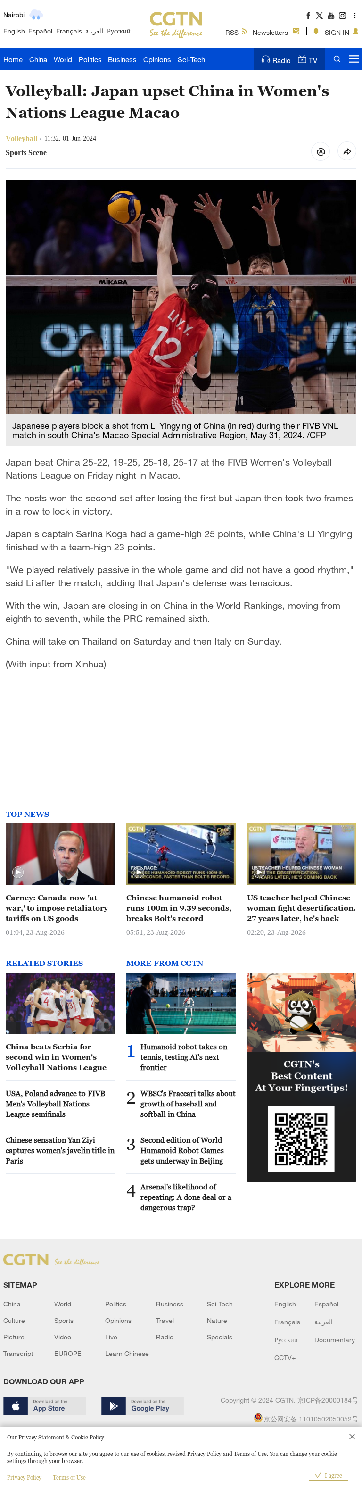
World (63, 59)
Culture (14, 1320)
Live (111, 1337)
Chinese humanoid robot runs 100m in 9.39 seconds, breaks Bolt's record (178, 908)
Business (122, 59)
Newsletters (270, 32)
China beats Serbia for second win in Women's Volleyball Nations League (56, 1057)
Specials (219, 1337)
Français (69, 31)
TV (313, 60)
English (14, 31)
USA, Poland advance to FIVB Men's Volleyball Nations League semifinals (55, 1103)
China (38, 59)
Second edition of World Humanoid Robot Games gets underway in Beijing (182, 1150)
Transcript (18, 1353)
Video (62, 1337)
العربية (94, 31)
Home (13, 59)
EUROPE (68, 1353)
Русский (119, 31)
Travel (165, 1320)
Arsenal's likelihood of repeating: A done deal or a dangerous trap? (185, 1197)
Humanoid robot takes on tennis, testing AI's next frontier (183, 1057)
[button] (18, 872)
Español (40, 31)
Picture (14, 1337)
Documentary (334, 1340)
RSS (232, 32)
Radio (281, 60)
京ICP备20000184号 (327, 1400)
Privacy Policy (24, 1477)
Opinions (157, 59)
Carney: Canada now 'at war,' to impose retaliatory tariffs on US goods (57, 908)
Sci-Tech (191, 59)
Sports (64, 1320)
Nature (217, 1320)
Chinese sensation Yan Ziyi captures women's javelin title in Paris (60, 1150)
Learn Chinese (127, 1353)
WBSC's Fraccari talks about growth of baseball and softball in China (188, 1103)
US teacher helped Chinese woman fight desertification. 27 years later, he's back (301, 908)
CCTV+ (285, 1358)
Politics (90, 59)
